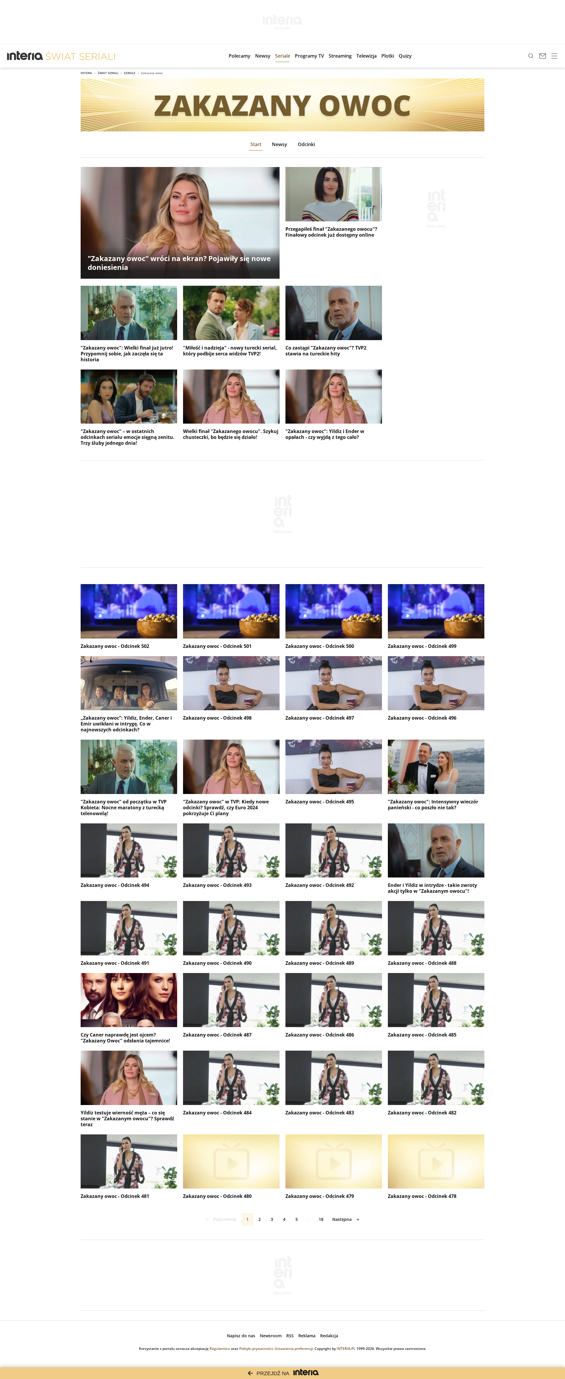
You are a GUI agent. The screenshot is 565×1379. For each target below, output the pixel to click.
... (309, 1219)
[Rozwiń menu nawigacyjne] (554, 56)
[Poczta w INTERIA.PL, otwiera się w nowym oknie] (543, 56)
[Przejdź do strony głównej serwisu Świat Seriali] (80, 56)
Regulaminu (220, 1348)
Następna (342, 1219)
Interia (86, 73)
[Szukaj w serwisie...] (531, 56)
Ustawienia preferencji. (294, 1348)
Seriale (129, 73)
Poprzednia (224, 1219)
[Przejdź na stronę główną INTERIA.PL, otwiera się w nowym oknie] (25, 56)
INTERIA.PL (346, 1348)
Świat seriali (108, 73)
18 (321, 1219)
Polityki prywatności (256, 1348)
